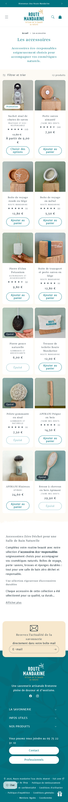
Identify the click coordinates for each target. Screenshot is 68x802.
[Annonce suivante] (62, 3)
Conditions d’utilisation (51, 788)
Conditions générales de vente (48, 793)
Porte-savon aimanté (50, 117)
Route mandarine (21, 779)
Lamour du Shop (20, 783)
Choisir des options (18, 151)
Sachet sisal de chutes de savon (18, 117)
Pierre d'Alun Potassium (17, 270)
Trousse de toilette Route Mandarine (50, 347)
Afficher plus (14, 602)
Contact (34, 750)
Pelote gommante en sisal (18, 415)
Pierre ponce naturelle (18, 345)
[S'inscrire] (55, 649)
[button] (6, 17)
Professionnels (34, 759)
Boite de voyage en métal (50, 199)
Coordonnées (45, 798)
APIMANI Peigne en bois (50, 415)
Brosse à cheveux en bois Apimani (50, 488)
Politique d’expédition (19, 793)
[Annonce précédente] (6, 3)
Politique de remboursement (46, 783)
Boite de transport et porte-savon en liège (50, 272)
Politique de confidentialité (22, 788)
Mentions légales (27, 798)
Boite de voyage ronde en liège (18, 199)
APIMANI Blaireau (18, 486)
